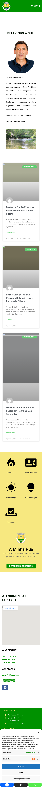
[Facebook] (5, 687)
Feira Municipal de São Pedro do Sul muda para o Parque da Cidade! (19, 298)
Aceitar (21, 766)
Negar (21, 773)
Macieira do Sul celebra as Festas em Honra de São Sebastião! (20, 411)
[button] (39, 732)
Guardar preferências (21, 779)
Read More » (10, 232)
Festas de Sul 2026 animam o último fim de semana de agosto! (20, 210)
